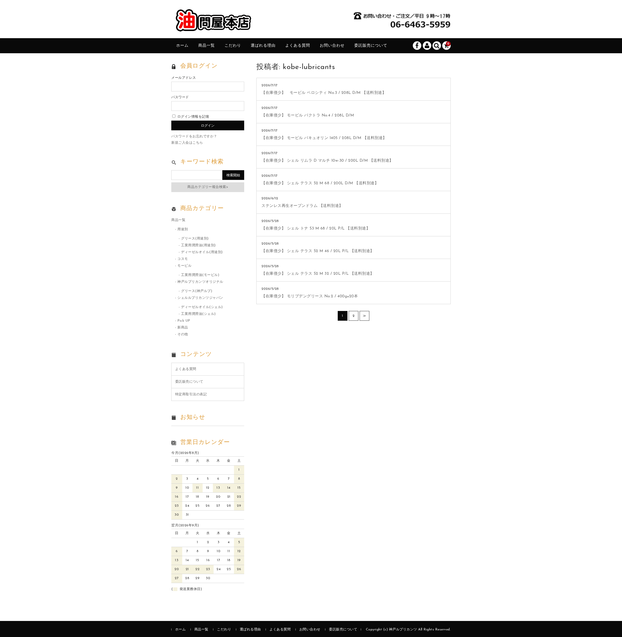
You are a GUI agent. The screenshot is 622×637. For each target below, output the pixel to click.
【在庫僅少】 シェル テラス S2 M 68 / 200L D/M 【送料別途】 (320, 183)
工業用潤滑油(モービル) (200, 275)
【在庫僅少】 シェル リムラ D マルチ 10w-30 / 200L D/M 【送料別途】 (327, 161)
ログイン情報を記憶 (192, 117)
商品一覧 (206, 46)
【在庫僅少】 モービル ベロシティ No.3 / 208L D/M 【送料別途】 (323, 93)
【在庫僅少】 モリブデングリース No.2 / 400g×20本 (309, 296)
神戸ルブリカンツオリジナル (200, 282)
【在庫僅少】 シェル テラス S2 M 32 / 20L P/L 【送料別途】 (317, 274)
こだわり (233, 46)
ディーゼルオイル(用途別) (202, 252)
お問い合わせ (332, 46)
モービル (184, 266)
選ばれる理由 (263, 46)
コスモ (182, 259)
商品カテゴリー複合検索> (207, 187)
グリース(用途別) (195, 238)
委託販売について (370, 46)
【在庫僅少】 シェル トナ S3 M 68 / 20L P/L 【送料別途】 (315, 228)
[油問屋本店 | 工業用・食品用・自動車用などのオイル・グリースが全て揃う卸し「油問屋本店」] (213, 26)
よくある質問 (297, 46)
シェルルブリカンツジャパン (200, 298)
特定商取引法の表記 (191, 394)
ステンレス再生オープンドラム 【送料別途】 (302, 206)
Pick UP (183, 321)
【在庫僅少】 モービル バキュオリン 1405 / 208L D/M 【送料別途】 (324, 138)
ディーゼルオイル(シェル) (202, 307)
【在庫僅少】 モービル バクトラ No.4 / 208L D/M (307, 115)
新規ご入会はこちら (187, 143)
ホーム (182, 46)
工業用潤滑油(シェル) (198, 314)
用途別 (182, 229)
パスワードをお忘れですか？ (194, 136)
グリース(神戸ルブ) (196, 291)
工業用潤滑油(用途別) (198, 245)
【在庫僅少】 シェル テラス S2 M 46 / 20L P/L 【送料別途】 (317, 251)
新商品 (182, 327)
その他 (182, 334)
